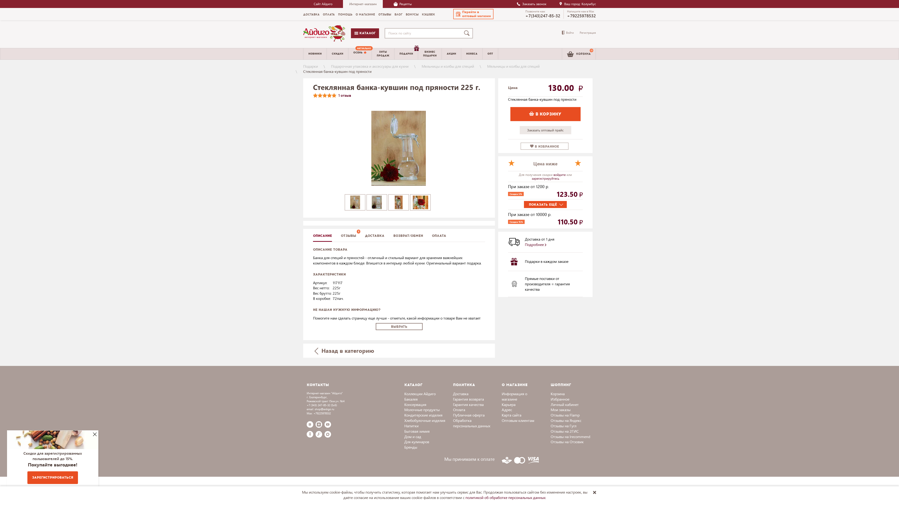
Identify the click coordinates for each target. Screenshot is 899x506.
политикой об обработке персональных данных (505, 497)
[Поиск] (468, 33)
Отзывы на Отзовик (567, 441)
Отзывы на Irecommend (570, 436)
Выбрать (399, 326)
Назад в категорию (347, 350)
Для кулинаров (416, 441)
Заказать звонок (534, 4)
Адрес (507, 409)
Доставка (460, 393)
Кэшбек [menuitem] (428, 14)
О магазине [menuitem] (365, 14)
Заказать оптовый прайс (545, 130)
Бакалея (411, 399)
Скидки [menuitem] (337, 54)
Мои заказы (561, 409)
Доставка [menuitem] (311, 14)
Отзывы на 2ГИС (565, 431)
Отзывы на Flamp (565, 415)
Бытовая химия (417, 431)
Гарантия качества (468, 404)
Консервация (415, 404)
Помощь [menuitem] (345, 14)
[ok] (310, 434)
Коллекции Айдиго (420, 393)
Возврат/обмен (408, 235)
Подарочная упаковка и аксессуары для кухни (370, 66)
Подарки (310, 66)
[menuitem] (360, 54)
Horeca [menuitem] (471, 54)
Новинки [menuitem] (315, 54)
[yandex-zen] (319, 424)
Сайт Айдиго (323, 4)
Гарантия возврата (468, 399)
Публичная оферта (469, 415)
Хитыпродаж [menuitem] (383, 53)
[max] (327, 434)
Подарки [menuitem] (406, 54)
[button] (473, 14)
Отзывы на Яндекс (566, 420)
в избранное (546, 146)
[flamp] (319, 434)
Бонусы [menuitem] (412, 14)
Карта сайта (511, 415)
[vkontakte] (310, 424)
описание (322, 235)
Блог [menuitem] (398, 14)
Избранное (560, 399)
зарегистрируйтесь (545, 178)
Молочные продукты (422, 409)
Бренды (410, 447)
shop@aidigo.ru (324, 409)
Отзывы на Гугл (563, 425)
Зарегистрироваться (52, 477)
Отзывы (348, 235)
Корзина (558, 393)
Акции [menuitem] (451, 54)
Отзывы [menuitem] (384, 14)
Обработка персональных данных (471, 423)
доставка (374, 235)
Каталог (367, 33)
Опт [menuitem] (490, 54)
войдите (560, 174)
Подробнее (535, 244)
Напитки (411, 425)
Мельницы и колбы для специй (448, 66)
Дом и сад (412, 436)
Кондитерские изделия (423, 415)
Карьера (509, 404)
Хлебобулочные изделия (424, 420)
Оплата (439, 235)
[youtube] (327, 424)
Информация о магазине (514, 396)
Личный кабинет (565, 404)
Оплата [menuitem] (329, 14)
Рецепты (405, 4)
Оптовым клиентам (518, 420)
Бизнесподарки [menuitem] (430, 53)
